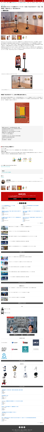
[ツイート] (3, 10)
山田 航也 (8, 180)
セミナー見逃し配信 (20, 2)
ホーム (1, 2)
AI (30, 2)
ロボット (28, 2)
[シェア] (4, 10)
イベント (40, 2)
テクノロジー (33, 2)
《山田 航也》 (41, 178)
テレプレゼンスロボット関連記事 (6, 172)
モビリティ (37, 2)
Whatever (2, 177)
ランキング (4, 2)
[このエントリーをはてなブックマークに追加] (7, 10)
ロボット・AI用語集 (9, 2)
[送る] (6, 10)
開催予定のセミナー (14, 2)
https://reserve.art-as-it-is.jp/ (5, 166)
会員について (25, 2)
